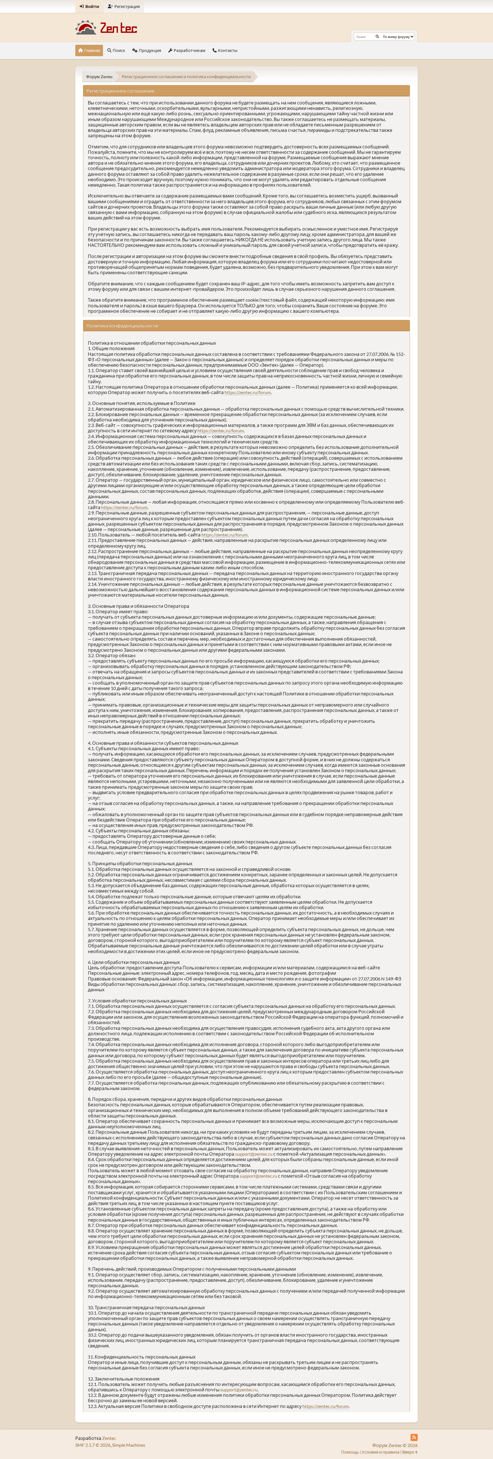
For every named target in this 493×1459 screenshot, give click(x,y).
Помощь (350, 1452)
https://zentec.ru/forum (248, 392)
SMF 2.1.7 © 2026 (92, 1445)
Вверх (408, 1452)
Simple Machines (128, 1445)
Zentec (109, 1438)
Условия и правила (380, 1452)
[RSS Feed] (414, 1437)
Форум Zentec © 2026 (395, 1445)
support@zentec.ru (253, 1154)
